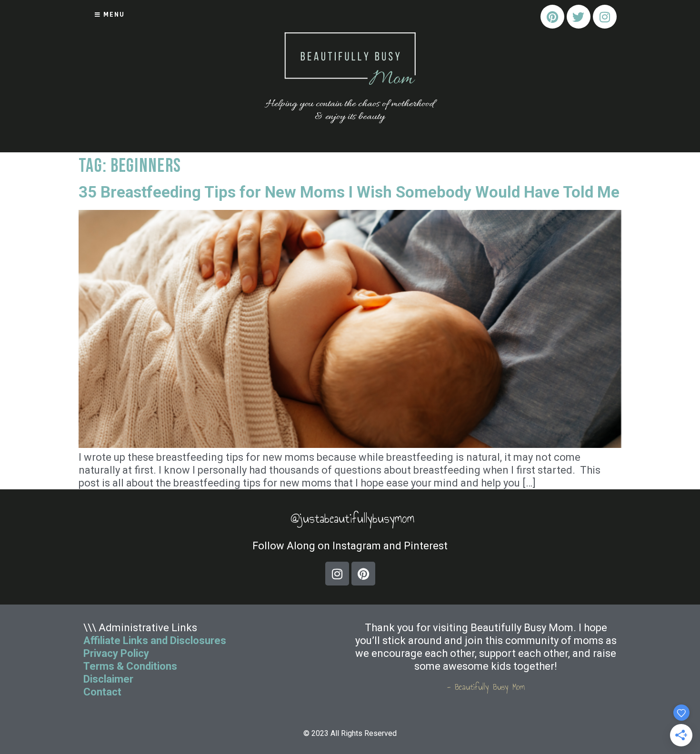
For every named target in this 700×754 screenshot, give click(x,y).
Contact (103, 692)
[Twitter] (578, 17)
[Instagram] (605, 17)
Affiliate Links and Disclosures (154, 640)
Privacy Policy (116, 653)
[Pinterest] (552, 17)
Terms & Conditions (130, 666)
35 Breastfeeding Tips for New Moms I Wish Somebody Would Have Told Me (349, 192)
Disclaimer (108, 679)
